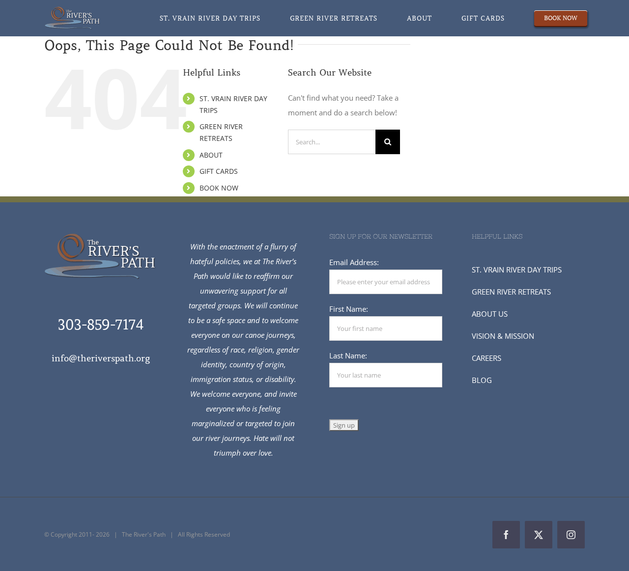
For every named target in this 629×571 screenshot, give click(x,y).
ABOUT (211, 155)
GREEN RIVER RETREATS (511, 292)
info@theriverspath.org (101, 358)
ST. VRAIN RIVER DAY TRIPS (517, 269)
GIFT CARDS (219, 171)
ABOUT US (490, 314)
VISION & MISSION (503, 336)
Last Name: (348, 355)
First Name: (348, 309)
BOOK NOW (219, 187)
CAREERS (486, 358)
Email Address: (354, 262)
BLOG (482, 380)
